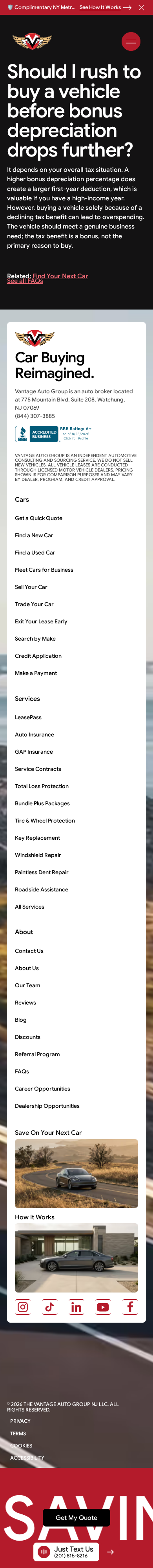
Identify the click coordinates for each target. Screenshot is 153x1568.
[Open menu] (131, 41)
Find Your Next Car (60, 276)
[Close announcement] (141, 7)
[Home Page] (34, 41)
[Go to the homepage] (37, 338)
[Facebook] (130, 1307)
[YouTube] (103, 1307)
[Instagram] (23, 1307)
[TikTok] (50, 1307)
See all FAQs (25, 281)
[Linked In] (76, 1307)
